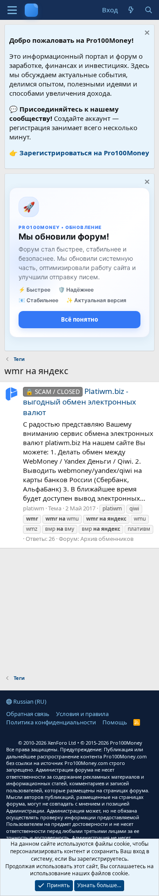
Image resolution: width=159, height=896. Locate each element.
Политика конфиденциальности (51, 722)
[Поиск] (148, 10)
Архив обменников (106, 539)
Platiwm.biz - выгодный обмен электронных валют (79, 401)
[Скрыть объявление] (146, 33)
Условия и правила (82, 714)
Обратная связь (27, 714)
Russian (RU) (29, 701)
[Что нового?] (131, 10)
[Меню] (12, 10)
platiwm (33, 508)
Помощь (114, 722)
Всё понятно (79, 319)
